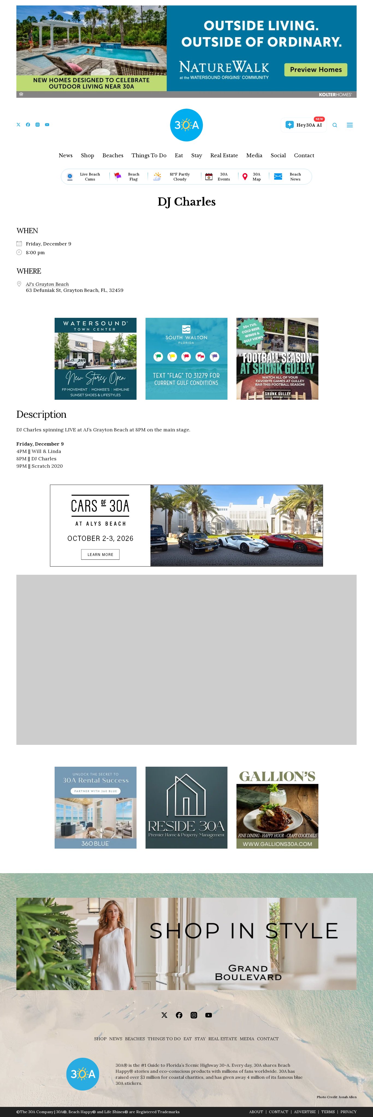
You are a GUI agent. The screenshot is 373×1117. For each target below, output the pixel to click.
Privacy (349, 1112)
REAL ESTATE (222, 1038)
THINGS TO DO (164, 1038)
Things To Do (149, 156)
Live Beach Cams (90, 177)
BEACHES (135, 1038)
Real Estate (224, 156)
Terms (328, 1112)
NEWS (115, 1038)
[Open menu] (350, 125)
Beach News (295, 177)
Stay (196, 156)
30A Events (224, 177)
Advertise (305, 1112)
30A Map (257, 177)
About (256, 1112)
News (66, 156)
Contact (304, 156)
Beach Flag (133, 177)
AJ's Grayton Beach (47, 284)
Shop (87, 156)
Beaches (112, 156)
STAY (200, 1038)
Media (254, 156)
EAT (187, 1038)
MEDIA (247, 1038)
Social (278, 156)
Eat (179, 156)
